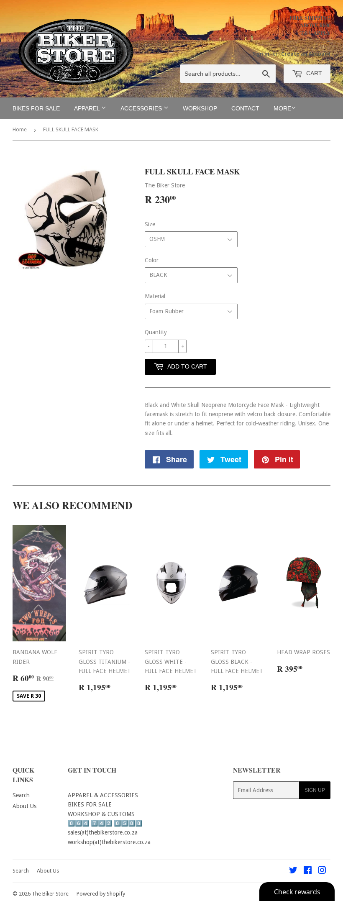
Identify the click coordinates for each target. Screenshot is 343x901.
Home (20, 129)
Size (150, 224)
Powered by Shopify (101, 894)
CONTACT (245, 108)
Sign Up (315, 790)
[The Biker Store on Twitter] (293, 871)
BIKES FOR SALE (36, 108)
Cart (313, 73)
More (282, 108)
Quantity (156, 332)
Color (152, 260)
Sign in (260, 54)
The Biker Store (50, 894)
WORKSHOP (200, 108)
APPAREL (87, 108)
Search (21, 795)
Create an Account (305, 54)
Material (155, 296)
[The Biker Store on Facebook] (307, 871)
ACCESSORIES (142, 108)
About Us (24, 806)
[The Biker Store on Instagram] (322, 871)
